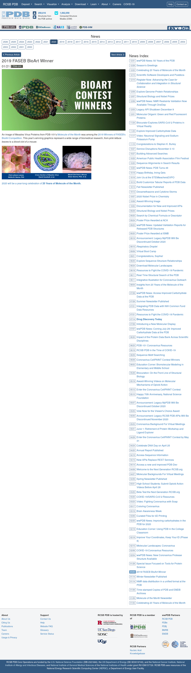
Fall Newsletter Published (150, 187)
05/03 (132, 424)
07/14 (132, 319)
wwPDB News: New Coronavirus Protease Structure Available (159, 556)
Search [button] (38, 4)
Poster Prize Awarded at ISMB (153, 233)
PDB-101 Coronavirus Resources (154, 345)
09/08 (132, 251)
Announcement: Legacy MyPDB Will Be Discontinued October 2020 (158, 239)
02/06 (132, 550)
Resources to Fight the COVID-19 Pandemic (160, 270)
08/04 (132, 284)
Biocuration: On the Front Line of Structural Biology (159, 374)
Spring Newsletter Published (152, 479)
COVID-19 (129, 4)
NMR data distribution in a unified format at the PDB (161, 583)
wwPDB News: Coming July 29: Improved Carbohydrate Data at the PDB (159, 330)
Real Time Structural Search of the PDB (158, 275)
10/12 (132, 191)
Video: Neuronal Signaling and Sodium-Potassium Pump (158, 137)
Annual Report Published (150, 450)
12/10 (132, 79)
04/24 (132, 445)
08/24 (132, 265)
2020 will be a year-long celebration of (41, 183)
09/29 (132, 210)
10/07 (132, 196)
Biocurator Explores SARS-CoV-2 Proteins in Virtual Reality (160, 124)
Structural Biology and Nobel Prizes (155, 96)
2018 (70, 41)
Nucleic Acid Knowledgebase (137, 652)
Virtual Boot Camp (146, 251)
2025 (13, 41)
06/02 (132, 364)
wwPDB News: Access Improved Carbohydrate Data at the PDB (162, 294)
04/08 (132, 469)
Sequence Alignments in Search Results (158, 163)
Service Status (47, 633)
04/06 (132, 479)
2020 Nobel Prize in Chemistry (153, 196)
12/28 (132, 65)
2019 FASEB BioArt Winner (151, 571)
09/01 (132, 256)
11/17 (132, 135)
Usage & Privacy (9, 637)
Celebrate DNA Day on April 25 (153, 445)
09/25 (132, 215)
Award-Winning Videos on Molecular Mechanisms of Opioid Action (156, 382)
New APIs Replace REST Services (155, 459)
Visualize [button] (52, 4)
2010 (134, 41)
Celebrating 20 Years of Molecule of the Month (161, 70)
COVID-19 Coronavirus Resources (155, 550)
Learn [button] (94, 4)
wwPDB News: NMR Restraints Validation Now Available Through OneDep (162, 102)
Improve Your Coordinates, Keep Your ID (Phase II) (162, 539)
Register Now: (159, 83)
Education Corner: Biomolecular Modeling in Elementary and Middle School (160, 366)
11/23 (132, 131)
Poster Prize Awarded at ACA (152, 220)
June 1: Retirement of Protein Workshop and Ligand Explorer (160, 430)
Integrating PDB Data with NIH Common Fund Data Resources (161, 307)
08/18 (132, 270)
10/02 (132, 206)
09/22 (132, 225)
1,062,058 (64, 12)
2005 (174, 41)
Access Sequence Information (152, 455)
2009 (142, 41)
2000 (29, 46)
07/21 (132, 306)
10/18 (132, 172)
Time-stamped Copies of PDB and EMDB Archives (159, 591)
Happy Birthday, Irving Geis (151, 172)
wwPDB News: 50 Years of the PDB (156, 60)
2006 (166, 41)
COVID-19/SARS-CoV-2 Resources (155, 496)
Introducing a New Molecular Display (156, 324)
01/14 (132, 576)
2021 (45, 41)
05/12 (132, 389)
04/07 (132, 474)
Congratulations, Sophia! (150, 256)
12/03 (132, 109)
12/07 (132, 96)
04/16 (132, 455)
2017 (78, 41)
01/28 (132, 563)
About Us (5, 618)
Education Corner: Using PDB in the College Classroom (160, 530)
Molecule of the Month (69, 134)
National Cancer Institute (164, 661)
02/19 (132, 529)
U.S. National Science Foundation (67, 661)
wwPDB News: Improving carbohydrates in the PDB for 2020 (161, 522)
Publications (7, 626)
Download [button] (80, 4)
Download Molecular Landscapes (154, 265)
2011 (126, 41)
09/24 (132, 220)
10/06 (132, 201)
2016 (86, 41)
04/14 (132, 464)
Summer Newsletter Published (153, 301)
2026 (5, 41)
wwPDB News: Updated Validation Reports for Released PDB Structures (161, 226)
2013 (110, 41)
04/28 (132, 437)
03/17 (132, 506)
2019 (62, 41)
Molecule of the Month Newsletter (154, 598)
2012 (118, 41)
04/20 (132, 450)
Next (117, 54)
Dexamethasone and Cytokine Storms (157, 191)
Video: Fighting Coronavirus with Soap (157, 501)
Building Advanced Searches (152, 153)
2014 (102, 41)
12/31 (132, 60)
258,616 (42, 12)
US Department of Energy (114, 661)
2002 (13, 46)
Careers (117, 4)
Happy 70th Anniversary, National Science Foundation (159, 396)
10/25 (132, 158)
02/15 (132, 545)
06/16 (132, 350)
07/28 (132, 293)
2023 (29, 41)
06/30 (132, 337)
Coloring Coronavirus (148, 506)
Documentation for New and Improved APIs (159, 206)
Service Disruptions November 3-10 (155, 148)
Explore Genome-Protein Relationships (157, 91)
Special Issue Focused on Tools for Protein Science (159, 565)
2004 (182, 41)
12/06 (132, 101)
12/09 (132, 91)
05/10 (132, 394)
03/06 (132, 516)
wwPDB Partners (171, 615)
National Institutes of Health (114, 665)
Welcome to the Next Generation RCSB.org (159, 469)
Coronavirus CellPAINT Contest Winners (158, 359)
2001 (21, 46)
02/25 (132, 520)
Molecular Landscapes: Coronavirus (156, 545)
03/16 (132, 511)
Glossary (44, 629)
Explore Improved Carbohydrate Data (156, 131)
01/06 (132, 598)
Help (170, 4)
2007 (158, 41)
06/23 (132, 345)
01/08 (132, 589)
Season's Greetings (147, 65)
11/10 (132, 144)
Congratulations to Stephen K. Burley (156, 144)
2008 (150, 41)
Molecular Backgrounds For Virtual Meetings (160, 474)
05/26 (132, 373)
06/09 (132, 355)
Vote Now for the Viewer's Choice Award (158, 411)
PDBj (164, 626)
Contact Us (45, 618)
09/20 (132, 233)
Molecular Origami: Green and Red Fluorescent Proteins (162, 115)
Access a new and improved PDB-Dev (157, 464)
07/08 (132, 324)
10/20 (132, 163)
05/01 (132, 429)
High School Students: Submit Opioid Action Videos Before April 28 (160, 485)
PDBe (164, 622)
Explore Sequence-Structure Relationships (159, 260)
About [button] (104, 4)
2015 (94, 41)
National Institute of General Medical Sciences (72, 665)
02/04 (132, 555)
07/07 (132, 328)
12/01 (132, 114)
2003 (5, 46)
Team (4, 629)
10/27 (132, 148)
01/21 (132, 572)
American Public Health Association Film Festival (163, 158)
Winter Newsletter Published (152, 576)
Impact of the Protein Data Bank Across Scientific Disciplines (162, 338)
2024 (21, 41)
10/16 (132, 177)
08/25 (132, 260)
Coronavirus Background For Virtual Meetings (161, 424)
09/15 (132, 246)
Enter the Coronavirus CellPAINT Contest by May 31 (163, 438)
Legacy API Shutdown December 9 (155, 109)
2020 (53, 41)
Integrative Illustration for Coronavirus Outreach (161, 280)
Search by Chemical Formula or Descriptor (159, 215)
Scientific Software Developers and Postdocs (160, 75)
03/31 (132, 483)
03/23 (132, 501)
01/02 (132, 602)
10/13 (132, 182)
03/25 (132, 492)
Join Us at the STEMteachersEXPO (155, 177)
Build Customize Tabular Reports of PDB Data (161, 182)
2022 (37, 41)
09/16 (132, 238)
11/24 (132, 122)
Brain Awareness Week (149, 511)
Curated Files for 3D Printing (152, 515)
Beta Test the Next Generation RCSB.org (158, 492)
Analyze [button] (66, 4)
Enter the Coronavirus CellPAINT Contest (159, 389)
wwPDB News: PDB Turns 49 (152, 168)
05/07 (132, 402)
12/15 (132, 75)
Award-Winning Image (148, 201)
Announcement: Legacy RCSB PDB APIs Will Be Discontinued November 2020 (163, 417)
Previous (12, 54)
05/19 (132, 381)
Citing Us (5, 622)
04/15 (132, 459)
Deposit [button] (25, 4)
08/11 (132, 275)
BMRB (165, 629)
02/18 (132, 537)
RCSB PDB (10, 4)
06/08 (132, 359)
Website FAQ (46, 626)
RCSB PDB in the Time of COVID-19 (156, 350)
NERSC (103, 668)
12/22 (132, 70)
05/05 (132, 411)
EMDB (165, 633)
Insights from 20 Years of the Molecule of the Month (160, 286)
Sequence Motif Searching (151, 355)
